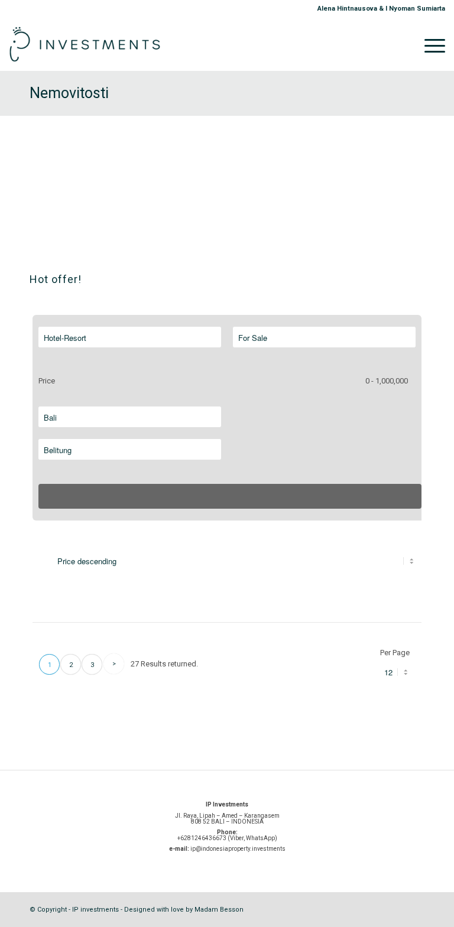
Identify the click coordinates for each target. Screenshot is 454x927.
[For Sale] (324, 338)
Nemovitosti (69, 93)
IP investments (95, 909)
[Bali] (130, 418)
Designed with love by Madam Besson (184, 909)
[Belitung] (130, 450)
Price (46, 380)
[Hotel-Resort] (130, 338)
